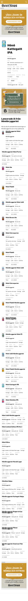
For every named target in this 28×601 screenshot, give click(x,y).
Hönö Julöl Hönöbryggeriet (15, 354)
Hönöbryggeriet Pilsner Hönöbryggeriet (10, 528)
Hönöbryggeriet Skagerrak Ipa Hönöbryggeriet (12, 512)
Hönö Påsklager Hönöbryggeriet (11, 318)
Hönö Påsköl (10, 187)
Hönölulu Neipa (7, 481)
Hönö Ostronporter (12, 233)
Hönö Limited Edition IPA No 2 (12, 427)
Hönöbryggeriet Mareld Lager (12, 462)
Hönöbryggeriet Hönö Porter (11, 152)
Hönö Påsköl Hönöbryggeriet (15, 303)
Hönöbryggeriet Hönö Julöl (15, 202)
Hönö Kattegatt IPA (12, 384)
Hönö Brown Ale (11, 217)
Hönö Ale (9, 167)
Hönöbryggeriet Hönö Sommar (13, 131)
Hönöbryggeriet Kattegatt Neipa (13, 496)
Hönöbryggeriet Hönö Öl (14, 334)
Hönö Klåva (6, 442)
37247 (12, 80)
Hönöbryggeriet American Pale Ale (12, 544)
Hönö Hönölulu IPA (12, 400)
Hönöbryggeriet (11, 58)
